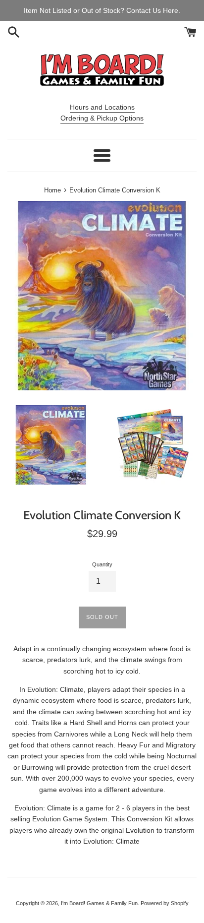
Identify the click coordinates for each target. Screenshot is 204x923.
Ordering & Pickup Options (102, 118)
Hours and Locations (102, 107)
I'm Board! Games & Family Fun (99, 903)
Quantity (102, 564)
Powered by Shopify (165, 903)
